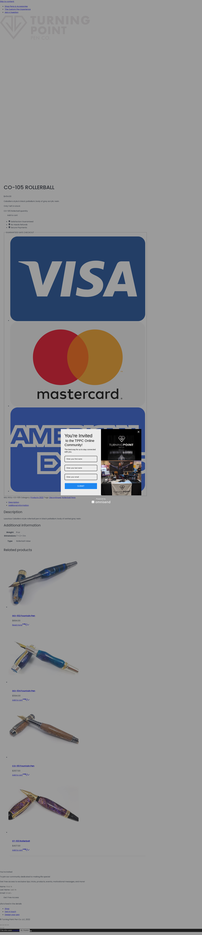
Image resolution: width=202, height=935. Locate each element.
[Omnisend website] (101, 500)
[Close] (138, 432)
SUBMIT (80, 486)
